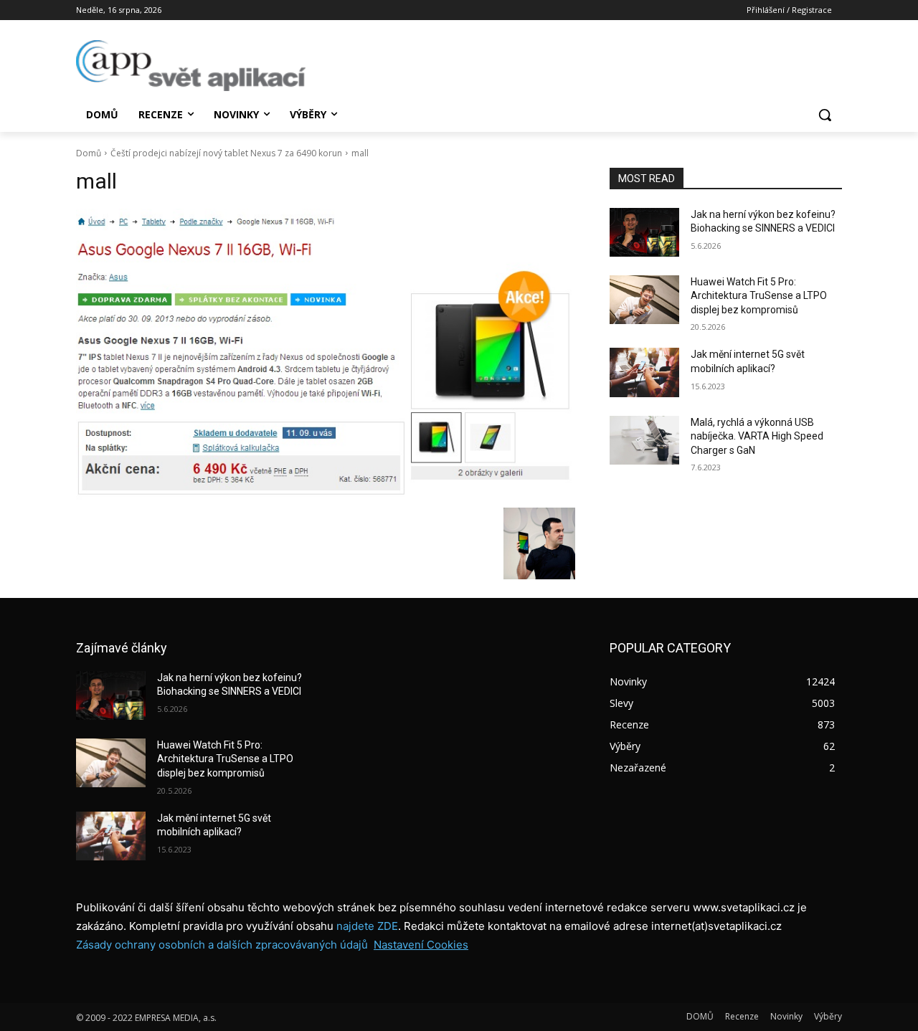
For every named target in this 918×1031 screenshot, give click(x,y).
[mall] (325, 354)
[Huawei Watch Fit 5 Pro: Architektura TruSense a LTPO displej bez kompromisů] (644, 299)
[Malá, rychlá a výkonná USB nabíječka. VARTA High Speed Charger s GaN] (644, 440)
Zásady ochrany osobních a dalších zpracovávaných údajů (222, 944)
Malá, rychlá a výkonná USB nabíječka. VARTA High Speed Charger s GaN (757, 436)
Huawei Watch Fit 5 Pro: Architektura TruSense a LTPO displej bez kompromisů (759, 295)
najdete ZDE (367, 926)
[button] (825, 115)
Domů (88, 153)
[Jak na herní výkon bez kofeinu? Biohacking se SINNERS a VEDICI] (644, 232)
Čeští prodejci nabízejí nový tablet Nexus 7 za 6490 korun (226, 153)
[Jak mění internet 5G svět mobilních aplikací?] (644, 372)
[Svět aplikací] (191, 65)
